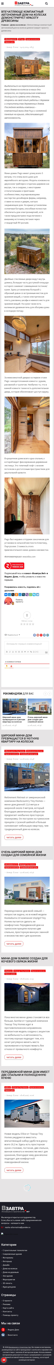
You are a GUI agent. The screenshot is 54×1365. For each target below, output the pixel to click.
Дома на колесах (18, 25)
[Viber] (27, 595)
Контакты (7, 1311)
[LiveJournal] (23, 595)
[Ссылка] (30, 651)
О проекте (7, 1300)
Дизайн (6, 1265)
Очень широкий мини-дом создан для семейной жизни (38, 719)
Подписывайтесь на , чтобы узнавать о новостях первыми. (26, 576)
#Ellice (7, 1087)
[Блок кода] (27, 651)
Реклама (6, 1304)
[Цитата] (24, 651)
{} (34, 652)
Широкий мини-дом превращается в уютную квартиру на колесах (14, 719)
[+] (37, 652)
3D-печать (7, 1283)
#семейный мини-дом (28, 754)
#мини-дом (9, 42)
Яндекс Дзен (13, 1329)
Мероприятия (9, 1279)
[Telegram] (37, 595)
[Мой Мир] (9, 595)
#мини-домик (10, 974)
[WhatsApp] (30, 595)
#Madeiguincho (11, 39)
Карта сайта (8, 1308)
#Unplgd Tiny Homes (27, 864)
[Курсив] (9, 651)
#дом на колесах (32, 39)
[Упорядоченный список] (18, 651)
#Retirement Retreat (35, 751)
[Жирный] (6, 651)
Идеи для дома (9, 1287)
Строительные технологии (15, 1250)
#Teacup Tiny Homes (22, 971)
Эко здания (8, 1276)
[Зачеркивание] (15, 651)
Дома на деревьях (11, 1272)
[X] (12, 595)
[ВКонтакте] (5, 595)
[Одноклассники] (16, 595)
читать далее (13, 837)
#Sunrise (8, 971)
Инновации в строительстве (20, 1347)
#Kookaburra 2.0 (11, 864)
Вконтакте (13, 1335)
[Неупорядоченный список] (21, 651)
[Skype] (34, 595)
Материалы (8, 1257)
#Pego (21, 39)
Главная (5, 25)
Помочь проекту (19, 600)
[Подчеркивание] (12, 651)
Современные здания (12, 1254)
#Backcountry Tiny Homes (15, 751)
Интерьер (7, 1261)
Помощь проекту (10, 1315)
